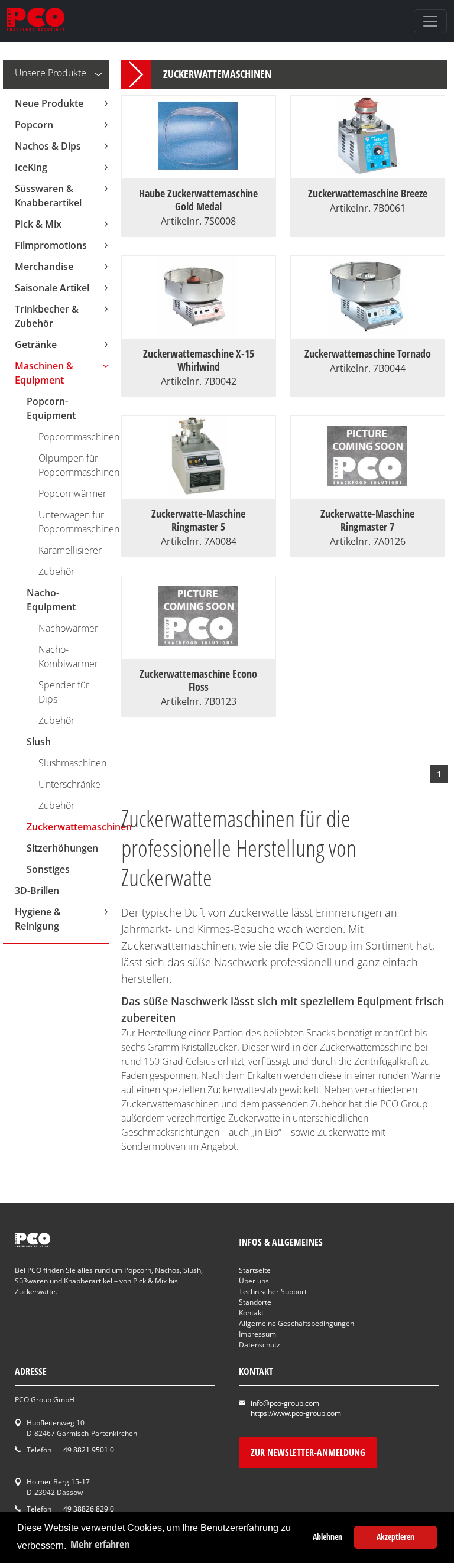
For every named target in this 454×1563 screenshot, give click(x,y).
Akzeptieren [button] (395, 1536)
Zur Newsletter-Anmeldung (308, 1452)
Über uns (254, 1281)
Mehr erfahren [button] (99, 1544)
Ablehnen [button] (327, 1536)
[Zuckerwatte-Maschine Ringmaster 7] (367, 492)
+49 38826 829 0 (86, 1509)
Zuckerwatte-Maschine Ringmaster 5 (198, 520)
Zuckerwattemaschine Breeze (367, 193)
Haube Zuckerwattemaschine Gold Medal (198, 199)
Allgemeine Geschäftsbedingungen (296, 1323)
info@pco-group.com (285, 1403)
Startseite (255, 1270)
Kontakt (251, 1313)
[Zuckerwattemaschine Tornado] (367, 331)
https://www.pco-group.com (296, 1413)
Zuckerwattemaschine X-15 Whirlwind (198, 359)
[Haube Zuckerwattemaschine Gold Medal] (198, 171)
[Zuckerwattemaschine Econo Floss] (198, 652)
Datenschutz (259, 1345)
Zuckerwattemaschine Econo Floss (198, 680)
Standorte (255, 1302)
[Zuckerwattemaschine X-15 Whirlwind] (198, 331)
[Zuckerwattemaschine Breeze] (367, 171)
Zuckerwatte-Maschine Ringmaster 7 (367, 520)
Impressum (257, 1334)
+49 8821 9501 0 (86, 1450)
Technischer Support (273, 1291)
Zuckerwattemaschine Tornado (367, 353)
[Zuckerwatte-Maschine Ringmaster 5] (198, 492)
